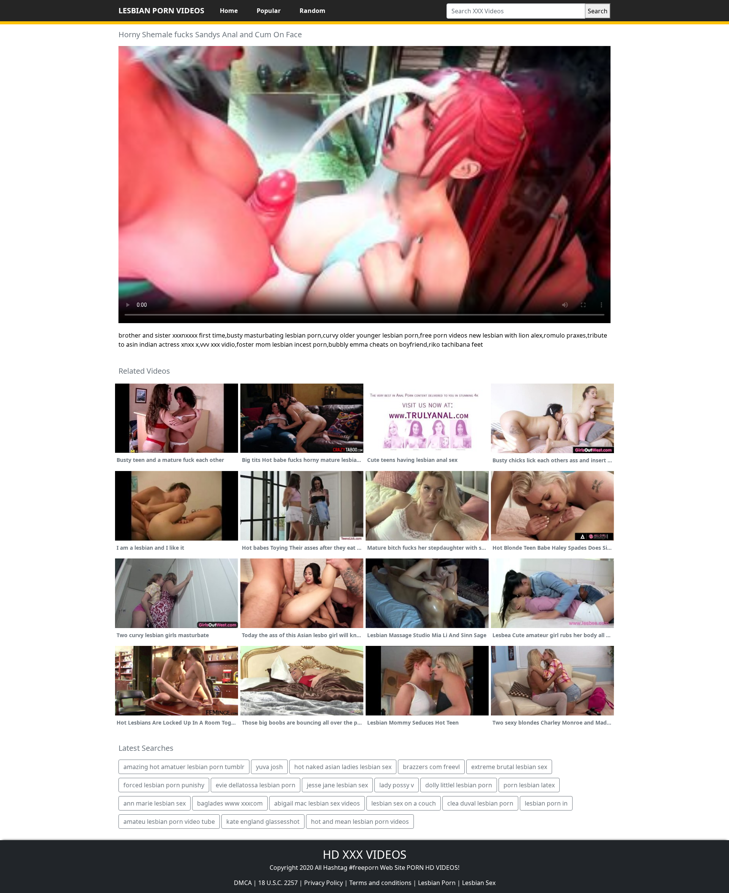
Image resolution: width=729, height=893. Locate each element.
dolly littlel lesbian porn (458, 785)
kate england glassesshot (263, 821)
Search (598, 11)
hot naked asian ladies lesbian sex (342, 767)
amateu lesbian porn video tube (169, 821)
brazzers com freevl (431, 767)
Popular (269, 10)
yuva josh (269, 767)
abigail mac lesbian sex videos (317, 803)
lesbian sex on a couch (403, 803)
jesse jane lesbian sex (337, 785)
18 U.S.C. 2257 (278, 883)
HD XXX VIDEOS (364, 854)
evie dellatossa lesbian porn (255, 785)
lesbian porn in (546, 803)
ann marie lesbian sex (154, 803)
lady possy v (396, 785)
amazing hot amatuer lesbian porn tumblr (184, 767)
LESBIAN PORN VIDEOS (161, 10)
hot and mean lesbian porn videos (360, 821)
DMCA (243, 883)
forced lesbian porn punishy (163, 785)
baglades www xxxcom (230, 803)
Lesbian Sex (478, 883)
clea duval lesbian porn (480, 803)
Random (312, 10)
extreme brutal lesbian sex (509, 767)
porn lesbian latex (529, 785)
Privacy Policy (323, 883)
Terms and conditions (380, 883)
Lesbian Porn (437, 883)
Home (229, 10)
